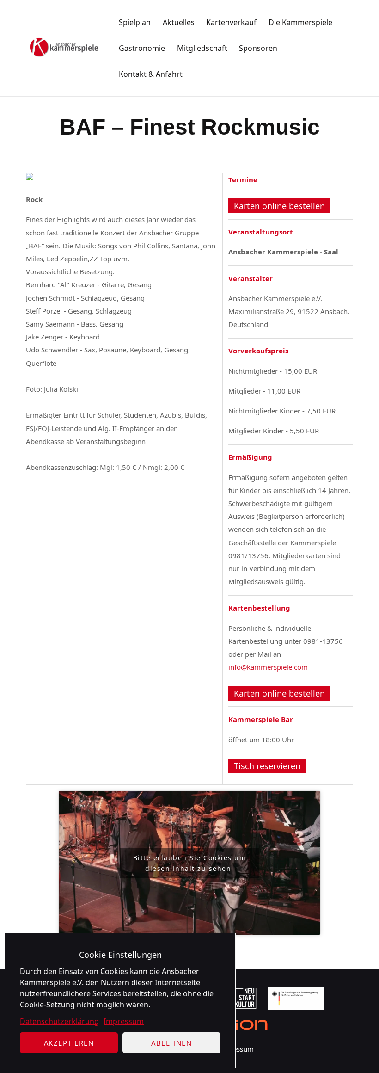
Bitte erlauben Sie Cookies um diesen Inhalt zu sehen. (189, 863)
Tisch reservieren (267, 765)
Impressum (124, 1021)
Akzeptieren (69, 1043)
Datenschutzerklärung (59, 1021)
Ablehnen (171, 1043)
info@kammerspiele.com (268, 667)
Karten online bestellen (279, 205)
